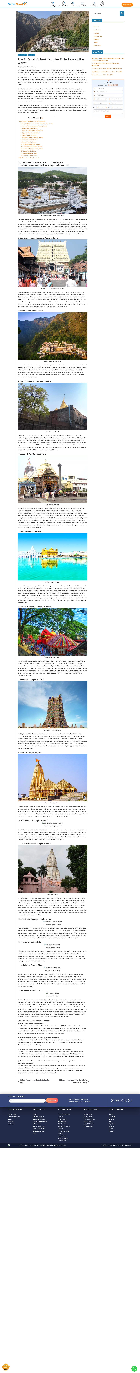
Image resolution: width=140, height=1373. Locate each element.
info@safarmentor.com (81, 1099)
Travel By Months (63, 1131)
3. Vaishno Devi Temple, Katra (29, 128)
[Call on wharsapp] (134, 1369)
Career (10, 1119)
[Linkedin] (117, 1100)
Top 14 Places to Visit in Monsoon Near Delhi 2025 (107, 72)
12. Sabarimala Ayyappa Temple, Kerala (32, 149)
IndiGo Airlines (88, 1114)
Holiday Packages (38, 1116)
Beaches (96, 27)
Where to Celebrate (39, 1126)
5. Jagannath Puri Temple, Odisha (30, 133)
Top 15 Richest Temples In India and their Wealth (32, 121)
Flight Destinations (64, 1126)
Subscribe (52, 1100)
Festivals (96, 33)
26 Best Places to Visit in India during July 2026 (35, 1081)
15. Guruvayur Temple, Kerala (29, 155)
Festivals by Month (38, 1128)
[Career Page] (5, 1367)
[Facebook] (129, 1100)
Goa (110, 1121)
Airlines (60, 1128)
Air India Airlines (88, 1116)
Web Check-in (62, 1119)
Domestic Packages (39, 1119)
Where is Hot (37, 1124)
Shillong (111, 1126)
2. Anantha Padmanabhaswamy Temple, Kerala (34, 126)
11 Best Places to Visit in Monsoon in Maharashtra (107, 68)
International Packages (40, 1121)
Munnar (111, 1114)
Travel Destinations (64, 1114)
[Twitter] (112, 1100)
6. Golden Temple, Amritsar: (28, 135)
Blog (34, 1133)
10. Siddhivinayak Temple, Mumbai (30, 144)
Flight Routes (62, 1124)
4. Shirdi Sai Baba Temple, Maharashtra (32, 130)
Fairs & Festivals (63, 1138)
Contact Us (11, 1124)
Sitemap (60, 1133)
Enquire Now (127, 4)
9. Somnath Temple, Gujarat (28, 142)
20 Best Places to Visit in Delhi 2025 (102, 75)
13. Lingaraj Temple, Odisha (28, 151)
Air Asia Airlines (88, 1126)
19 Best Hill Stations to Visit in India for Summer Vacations (73, 1081)
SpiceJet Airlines (88, 1124)
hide (42, 118)
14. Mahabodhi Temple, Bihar (29, 153)
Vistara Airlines (88, 1121)
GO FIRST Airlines (89, 1119)
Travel (95, 42)
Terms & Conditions (14, 1116)
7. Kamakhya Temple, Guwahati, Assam (32, 137)
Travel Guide (62, 1140)
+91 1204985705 (85, 1101)
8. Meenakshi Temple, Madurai (29, 139)
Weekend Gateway (39, 1131)
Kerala (111, 1128)
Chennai (111, 1119)
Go (122, 13)
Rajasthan (112, 1124)
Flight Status (62, 1121)
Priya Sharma (32, 66)
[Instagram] (125, 1100)
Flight (34, 1114)
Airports (60, 1116)
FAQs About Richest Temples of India (29, 158)
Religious (31, 54)
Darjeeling (112, 1116)
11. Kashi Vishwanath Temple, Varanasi (31, 146)
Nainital (111, 1131)
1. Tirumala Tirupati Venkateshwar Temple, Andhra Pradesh (37, 123)
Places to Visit (22, 54)
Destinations (97, 30)
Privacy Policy (12, 1114)
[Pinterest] (121, 1100)
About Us (10, 1121)
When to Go (97, 45)
